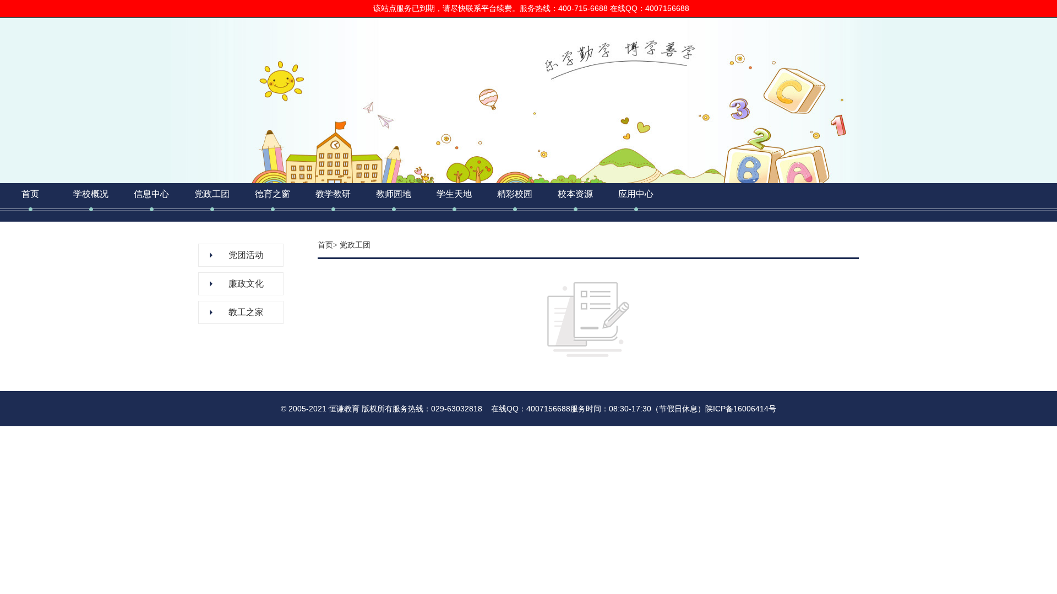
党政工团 (212, 194)
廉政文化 (246, 283)
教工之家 (246, 312)
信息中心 (151, 194)
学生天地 (454, 194)
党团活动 (246, 255)
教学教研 (333, 194)
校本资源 (575, 194)
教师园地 (393, 194)
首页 (30, 194)
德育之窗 (272, 194)
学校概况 (90, 194)
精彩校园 (514, 194)
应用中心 (635, 194)
